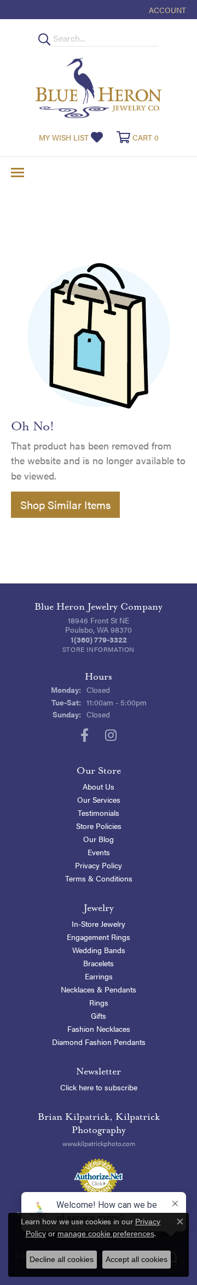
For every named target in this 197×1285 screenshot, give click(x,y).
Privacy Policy (98, 865)
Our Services (98, 799)
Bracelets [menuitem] (98, 962)
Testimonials (98, 812)
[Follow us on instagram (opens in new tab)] (111, 735)
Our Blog (98, 838)
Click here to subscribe (98, 1087)
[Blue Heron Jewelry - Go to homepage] (98, 87)
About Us (98, 786)
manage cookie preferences (105, 1233)
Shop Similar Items (65, 504)
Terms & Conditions (98, 878)
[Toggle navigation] (17, 172)
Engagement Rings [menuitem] (98, 936)
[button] (166, 9)
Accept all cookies (136, 1259)
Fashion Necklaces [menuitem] (98, 1028)
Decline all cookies (62, 1259)
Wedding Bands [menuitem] (98, 949)
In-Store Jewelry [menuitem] (98, 923)
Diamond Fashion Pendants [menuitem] (99, 1041)
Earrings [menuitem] (99, 976)
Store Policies (98, 825)
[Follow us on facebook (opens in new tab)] (84, 735)
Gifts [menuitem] (98, 1015)
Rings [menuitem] (98, 1002)
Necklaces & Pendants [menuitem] (98, 989)
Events (99, 851)
